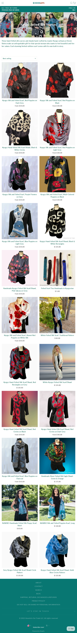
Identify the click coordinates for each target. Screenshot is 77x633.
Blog (38, 594)
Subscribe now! (38, 627)
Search (38, 590)
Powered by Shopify (38, 631)
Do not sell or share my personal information (38, 604)
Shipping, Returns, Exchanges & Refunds (38, 597)
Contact (38, 586)
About (38, 583)
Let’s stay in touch (38, 611)
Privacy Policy (38, 601)
